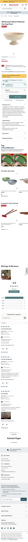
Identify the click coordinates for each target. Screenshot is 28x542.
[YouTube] (14, 528)
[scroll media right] (25, 275)
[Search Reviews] (25, 318)
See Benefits (8, 69)
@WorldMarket (4, 524)
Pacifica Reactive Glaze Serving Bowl (9, 191)
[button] (6, 415)
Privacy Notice (3, 538)
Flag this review (4, 352)
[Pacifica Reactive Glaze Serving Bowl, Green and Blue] (1, 194)
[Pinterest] (11, 528)
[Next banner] (26, 1)
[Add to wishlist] (17, 173)
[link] (25, 5)
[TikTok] (5, 528)
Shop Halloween (14, 13)
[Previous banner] (1, 1)
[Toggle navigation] (2, 5)
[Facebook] (2, 528)
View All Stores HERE (5, 479)
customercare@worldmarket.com (8, 471)
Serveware (10, 15)
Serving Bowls (16, 15)
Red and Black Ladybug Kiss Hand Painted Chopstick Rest (8, 224)
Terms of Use (10, 538)
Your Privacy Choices (14, 539)
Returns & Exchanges (5, 460)
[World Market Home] (14, 4)
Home (2, 15)
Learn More (12, 1)
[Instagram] (8, 528)
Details (8, 76)
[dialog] (14, 537)
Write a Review (14, 291)
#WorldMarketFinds (12, 524)
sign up (24, 499)
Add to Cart (17, 96)
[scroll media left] (3, 275)
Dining (6, 15)
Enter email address (7, 499)
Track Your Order (4, 458)
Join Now (4, 76)
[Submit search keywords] (25, 8)
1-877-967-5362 (4, 467)
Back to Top (14, 434)
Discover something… (7, 8)
